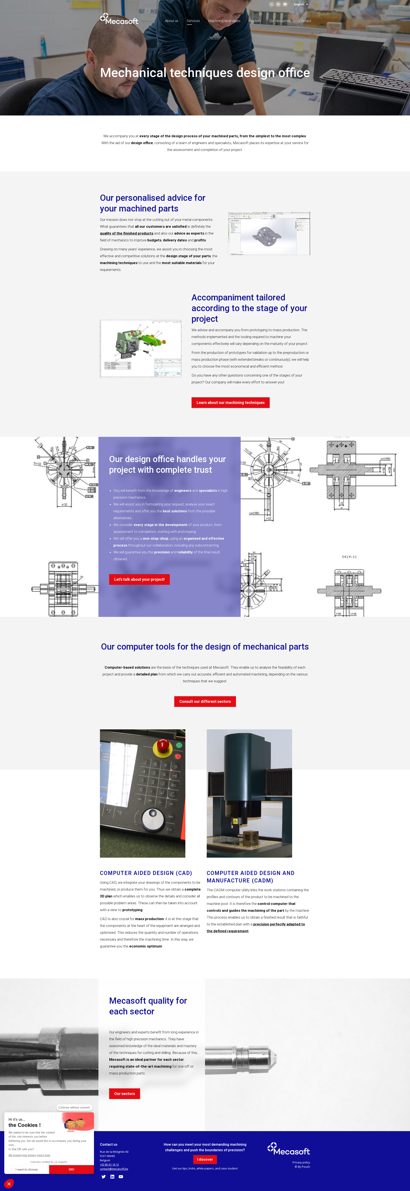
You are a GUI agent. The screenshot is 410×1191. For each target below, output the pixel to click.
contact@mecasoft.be (114, 1169)
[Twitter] (103, 1178)
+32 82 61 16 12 (109, 1164)
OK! (71, 1169)
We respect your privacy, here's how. (29, 1155)
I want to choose (27, 1169)
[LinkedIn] (112, 1178)
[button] (9, 1184)
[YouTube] (120, 1178)
